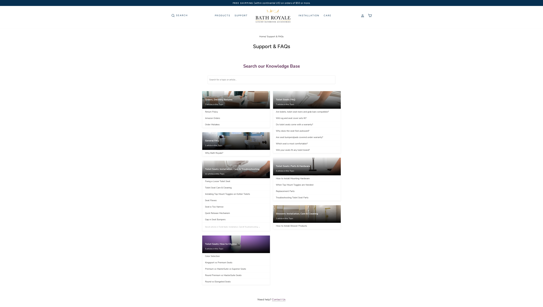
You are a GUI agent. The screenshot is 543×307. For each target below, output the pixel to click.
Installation (309, 15)
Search (182, 15)
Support (241, 15)
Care (327, 15)
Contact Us (278, 299)
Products (222, 15)
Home (262, 36)
